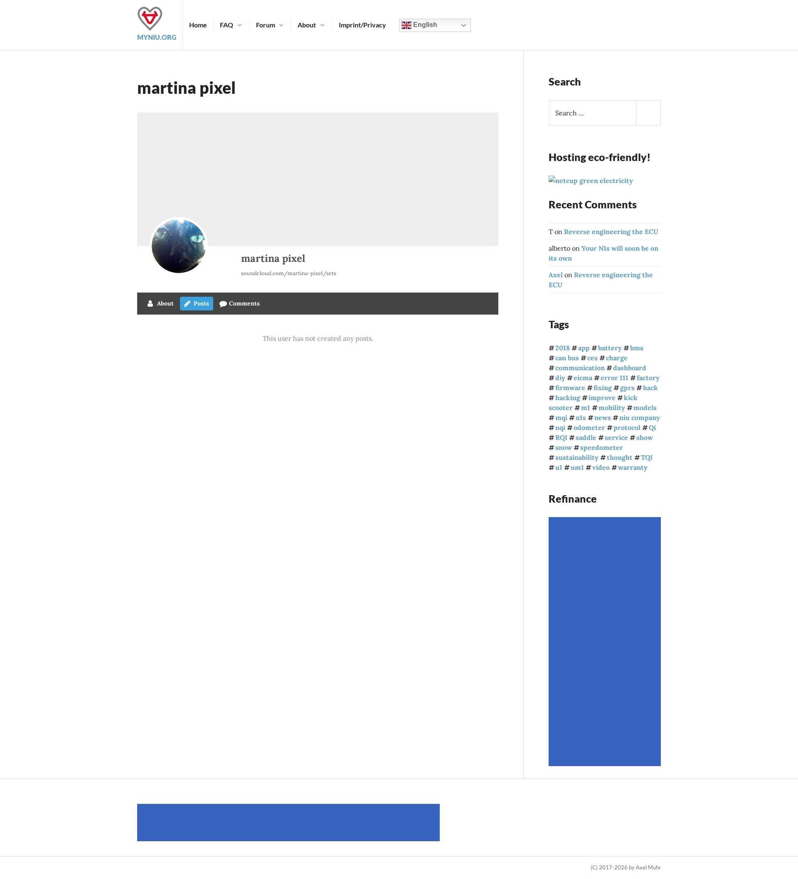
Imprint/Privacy (362, 25)
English (424, 24)
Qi (652, 427)
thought (620, 457)
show (644, 437)
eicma (583, 378)
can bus (567, 358)
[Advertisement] (606, 641)
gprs (627, 387)
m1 (585, 407)
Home (198, 25)
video (601, 467)
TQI (647, 457)
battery (610, 348)
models (645, 407)
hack (650, 387)
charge (617, 358)
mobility (611, 407)
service (616, 437)
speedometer (601, 447)
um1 (577, 467)
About (307, 25)
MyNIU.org (156, 37)
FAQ (226, 25)
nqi (560, 427)
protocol (626, 427)
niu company (639, 417)
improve (602, 397)
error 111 (614, 378)
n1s (581, 417)
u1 (558, 467)
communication (580, 368)
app (584, 348)
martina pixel (273, 258)
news (602, 417)
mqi (561, 417)
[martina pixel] (179, 246)
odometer (589, 427)
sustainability (576, 457)
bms (636, 348)
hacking (567, 397)
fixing (603, 387)
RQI (561, 437)
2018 (562, 348)
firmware (570, 387)
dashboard (629, 368)
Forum (265, 25)
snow (563, 447)
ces (592, 358)
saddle (586, 437)
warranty (633, 467)
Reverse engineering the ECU (611, 231)
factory (648, 378)
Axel (556, 275)
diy (560, 378)
